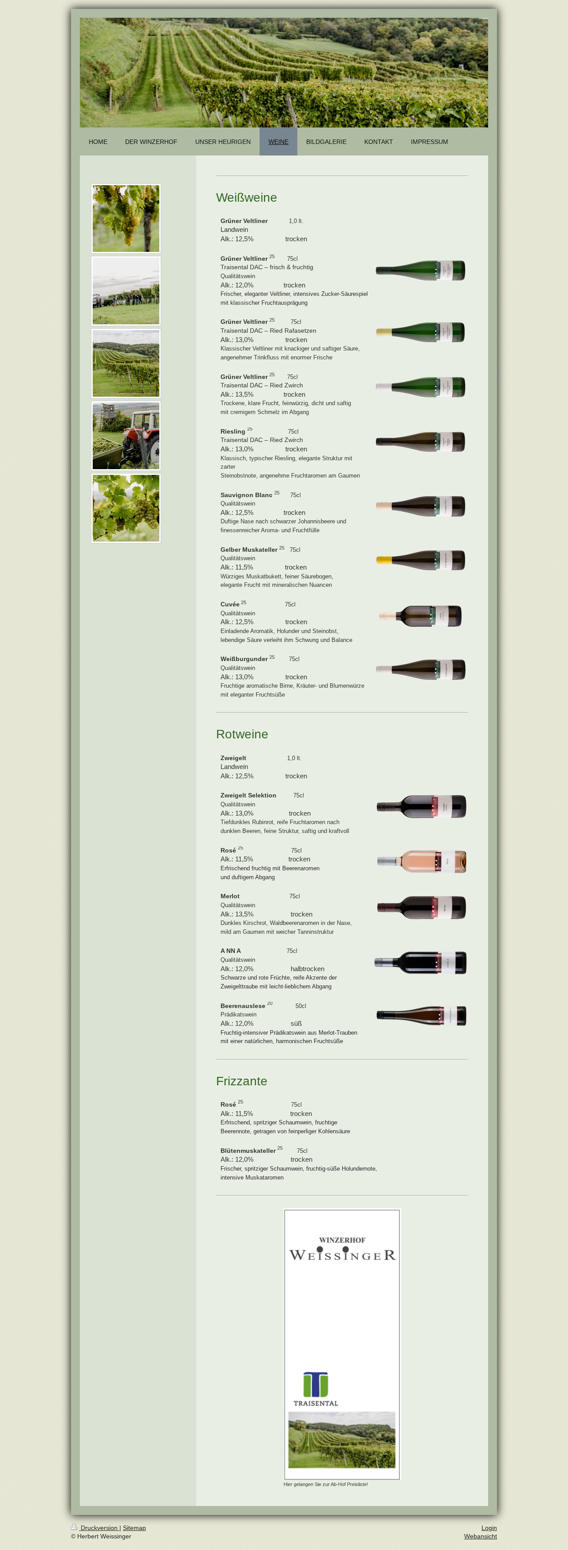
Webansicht (480, 1536)
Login (489, 1527)
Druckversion (99, 1527)
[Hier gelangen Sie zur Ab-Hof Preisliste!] (342, 1344)
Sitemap (134, 1527)
